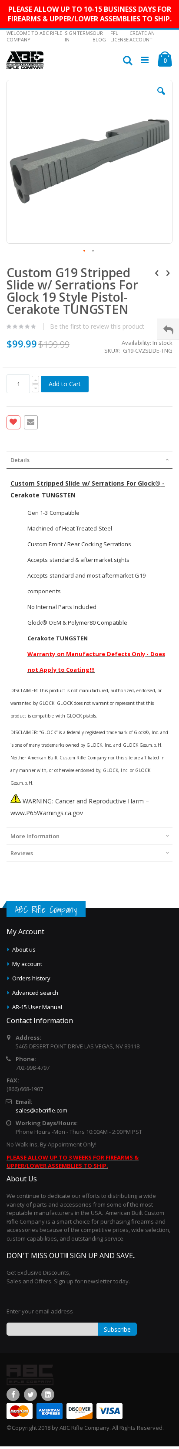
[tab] (89, 460)
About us (24, 949)
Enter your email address (40, 1311)
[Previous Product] (157, 272)
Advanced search (35, 993)
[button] (161, 97)
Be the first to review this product (97, 326)
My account (27, 964)
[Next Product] (167, 272)
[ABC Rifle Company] (25, 60)
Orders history (31, 978)
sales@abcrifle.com (41, 1110)
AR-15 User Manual (37, 1007)
